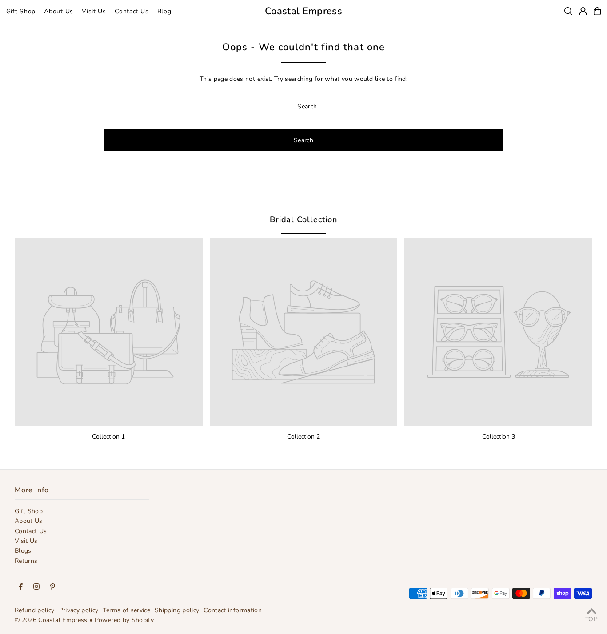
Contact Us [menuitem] (131, 11)
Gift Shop (29, 511)
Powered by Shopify (124, 620)
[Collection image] (109, 332)
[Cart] (597, 11)
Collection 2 (303, 436)
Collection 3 (498, 436)
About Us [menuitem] (58, 11)
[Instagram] (36, 587)
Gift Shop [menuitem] (21, 11)
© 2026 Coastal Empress (51, 620)
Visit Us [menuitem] (94, 11)
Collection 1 (108, 436)
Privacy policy (79, 610)
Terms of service (126, 610)
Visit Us (26, 541)
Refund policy (35, 610)
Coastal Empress (303, 11)
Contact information (233, 610)
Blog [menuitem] (164, 11)
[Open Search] (568, 11)
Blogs (23, 550)
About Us (29, 521)
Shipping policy (177, 610)
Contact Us (31, 531)
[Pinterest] (52, 587)
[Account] (583, 11)
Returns (26, 561)
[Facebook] (21, 587)
